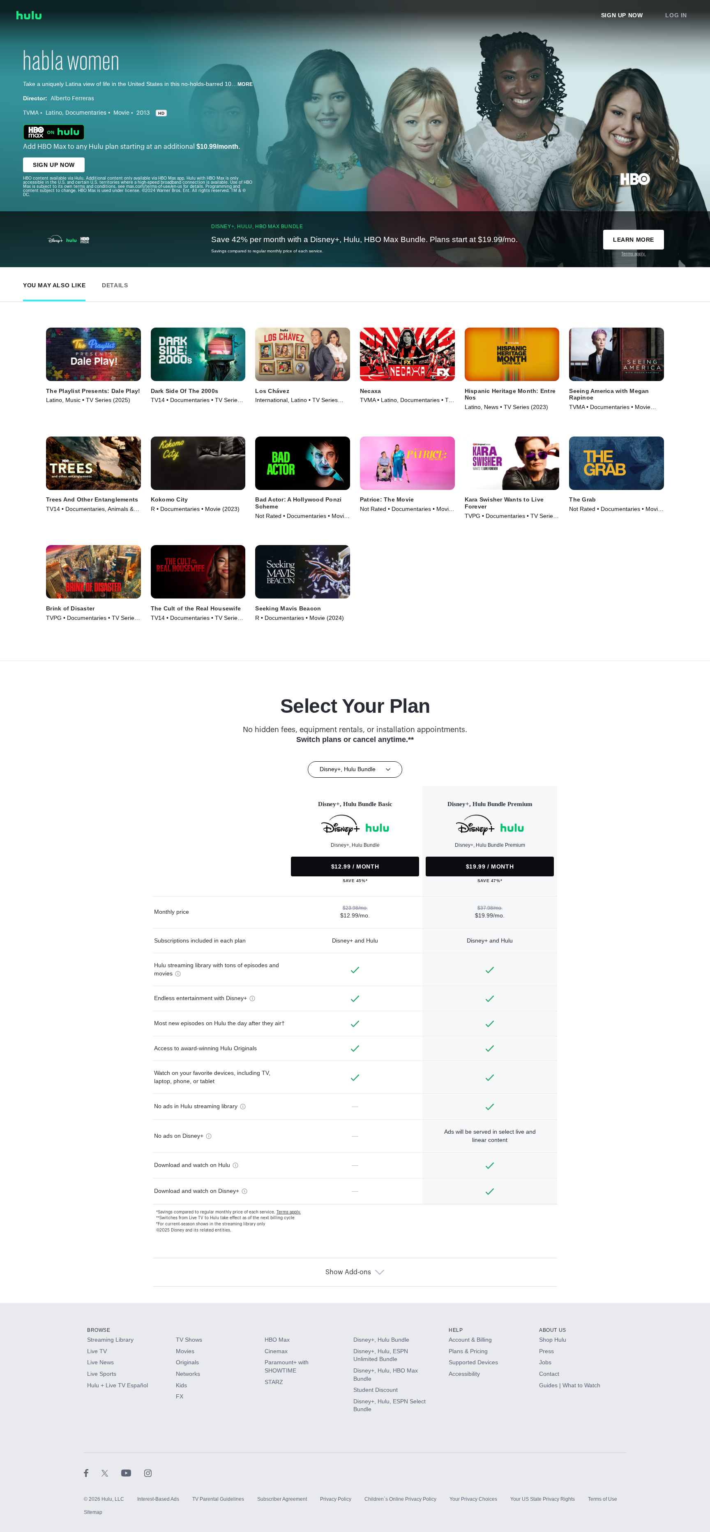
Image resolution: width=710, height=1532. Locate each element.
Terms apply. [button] (289, 1212)
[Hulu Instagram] (148, 1472)
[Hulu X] (111, 1472)
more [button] (245, 84)
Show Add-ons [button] (348, 1272)
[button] (54, 283)
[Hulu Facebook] (92, 1472)
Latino (54, 113)
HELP (456, 1330)
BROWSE (99, 1330)
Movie (121, 113)
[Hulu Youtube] (132, 1472)
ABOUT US (552, 1330)
